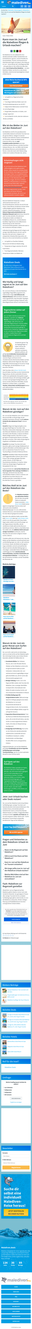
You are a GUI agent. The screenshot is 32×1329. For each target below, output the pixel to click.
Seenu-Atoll (9, 518)
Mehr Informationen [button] (16, 922)
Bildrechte (16, 1306)
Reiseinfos (26, 10)
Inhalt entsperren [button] (16, 919)
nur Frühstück (9, 1087)
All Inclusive (8, 1095)
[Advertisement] (16, 962)
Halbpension (8, 1090)
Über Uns (16, 1292)
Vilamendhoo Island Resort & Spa (16, 1041)
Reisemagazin (18, 10)
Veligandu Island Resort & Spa (15, 1046)
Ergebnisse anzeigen (16, 1102)
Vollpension (8, 1092)
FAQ (16, 1297)
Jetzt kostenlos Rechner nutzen (16, 1212)
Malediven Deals (10, 1067)
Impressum (16, 1321)
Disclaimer (16, 1311)
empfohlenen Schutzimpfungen (12, 187)
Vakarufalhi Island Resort (14, 1051)
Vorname (5, 1153)
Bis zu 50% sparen (16, 832)
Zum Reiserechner (16, 86)
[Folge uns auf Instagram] (25, 6)
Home (16, 1287)
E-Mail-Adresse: (6, 1160)
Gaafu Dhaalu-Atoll (23, 518)
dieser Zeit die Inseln (20, 370)
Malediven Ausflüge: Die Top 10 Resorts (18, 1000)
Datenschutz (16, 1316)
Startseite (10, 10)
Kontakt (16, 1301)
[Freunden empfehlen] (29, 6)
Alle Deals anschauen (10, 274)
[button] (12, 51)
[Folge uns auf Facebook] (21, 6)
